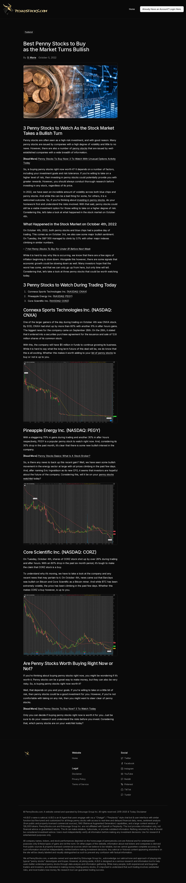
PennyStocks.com (34, 812)
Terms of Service (80, 784)
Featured (29, 32)
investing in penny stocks (91, 200)
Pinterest (128, 784)
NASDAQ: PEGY (63, 296)
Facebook (129, 763)
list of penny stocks (102, 352)
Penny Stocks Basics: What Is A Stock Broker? (64, 455)
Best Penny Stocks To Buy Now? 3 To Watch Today (67, 708)
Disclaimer (77, 774)
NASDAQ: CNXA (77, 291)
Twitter (127, 758)
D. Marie (31, 57)
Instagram (129, 768)
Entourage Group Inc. (88, 812)
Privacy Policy (79, 779)
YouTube (128, 774)
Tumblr (127, 795)
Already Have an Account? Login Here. (161, 9)
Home (132, 9)
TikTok (127, 789)
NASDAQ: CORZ (59, 300)
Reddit (127, 779)
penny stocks (80, 148)
